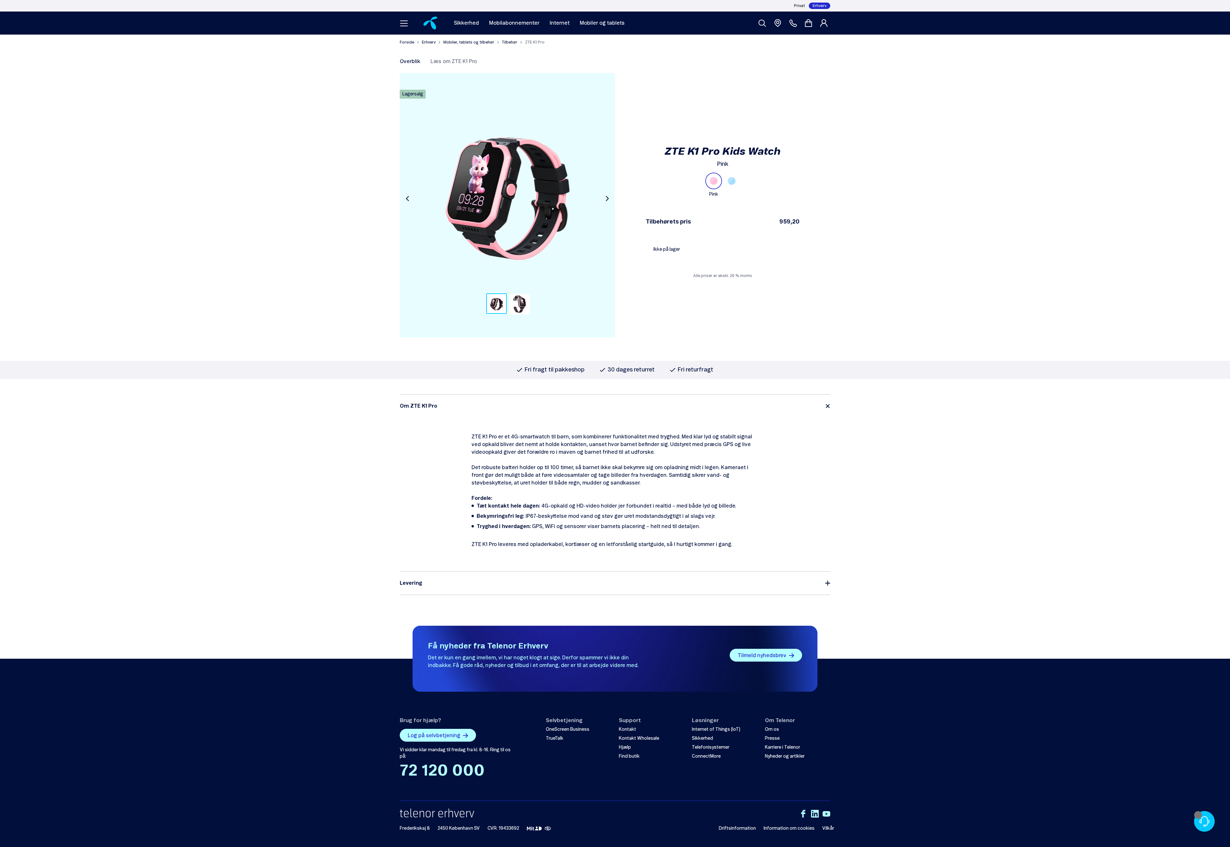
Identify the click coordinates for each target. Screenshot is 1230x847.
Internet (560, 23)
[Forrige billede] (407, 198)
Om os (772, 729)
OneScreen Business (567, 729)
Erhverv (819, 6)
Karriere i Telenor (782, 747)
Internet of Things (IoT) (716, 729)
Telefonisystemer (710, 747)
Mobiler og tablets (602, 23)
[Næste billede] (607, 198)
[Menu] (404, 23)
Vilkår (828, 828)
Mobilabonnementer (514, 23)
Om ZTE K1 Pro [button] (418, 406)
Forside (407, 42)
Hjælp (625, 747)
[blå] (731, 181)
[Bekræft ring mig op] (1204, 821)
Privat (799, 6)
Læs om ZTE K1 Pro (453, 61)
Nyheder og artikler (785, 756)
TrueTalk (554, 738)
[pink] (713, 181)
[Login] (825, 23)
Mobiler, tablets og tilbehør (468, 42)
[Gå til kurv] (808, 23)
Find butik (629, 756)
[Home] (430, 23)
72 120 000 (442, 771)
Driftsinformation (737, 828)
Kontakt (627, 729)
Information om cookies (789, 828)
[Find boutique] (777, 23)
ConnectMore (706, 756)
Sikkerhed (466, 23)
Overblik (410, 61)
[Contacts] (793, 23)
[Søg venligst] (762, 23)
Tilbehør (509, 42)
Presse (772, 738)
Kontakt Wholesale (639, 738)
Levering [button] (411, 583)
